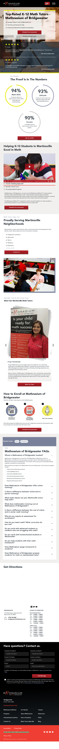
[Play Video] (5, 181)
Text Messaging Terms (38, 682)
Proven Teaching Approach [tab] (13, 183)
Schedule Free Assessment (29, 32)
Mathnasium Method (10, 710)
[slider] (28, 181)
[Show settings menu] (51, 181)
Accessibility (7, 728)
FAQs (40, 717)
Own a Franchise (26, 717)
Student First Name (9, 657)
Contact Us (7, 721)
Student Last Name (35, 657)
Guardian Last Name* (36, 651)
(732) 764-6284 (9, 702)
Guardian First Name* (10, 651)
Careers (40, 710)
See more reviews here (47, 53)
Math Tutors (27, 721)
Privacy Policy (28, 682)
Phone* (6, 663)
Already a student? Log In (29, 36)
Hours (17, 441)
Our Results (24, 710)
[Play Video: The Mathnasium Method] (29, 167)
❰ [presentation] (6, 345)
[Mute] (48, 181)
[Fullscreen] (54, 181)
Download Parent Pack (10, 705)
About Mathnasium (27, 713)
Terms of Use (43, 670)
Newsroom (41, 713)
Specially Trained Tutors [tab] (11, 186)
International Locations (11, 717)
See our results (29, 138)
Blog (39, 721)
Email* (32, 663)
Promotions (24, 441)
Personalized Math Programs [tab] (13, 189)
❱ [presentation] (53, 345)
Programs (6, 713)
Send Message (42, 676)
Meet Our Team (29, 384)
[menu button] (47, 3)
